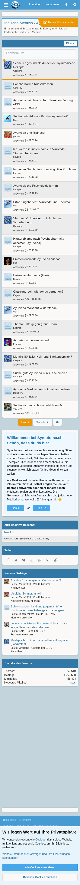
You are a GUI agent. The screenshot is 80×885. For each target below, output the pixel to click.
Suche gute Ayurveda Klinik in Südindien (40, 373)
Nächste (41, 422)
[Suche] (75, 5)
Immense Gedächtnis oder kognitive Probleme (44, 169)
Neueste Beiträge (15, 573)
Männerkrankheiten (22, 617)
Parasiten (16, 651)
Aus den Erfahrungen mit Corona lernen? (36, 580)
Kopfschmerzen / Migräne (25, 600)
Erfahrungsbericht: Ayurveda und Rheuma (41, 202)
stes (73, 682)
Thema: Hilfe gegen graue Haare (35, 324)
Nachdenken (18, 587)
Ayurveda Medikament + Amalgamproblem (42, 389)
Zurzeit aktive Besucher (19, 525)
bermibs (9, 532)
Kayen (16, 279)
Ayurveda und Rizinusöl (29, 132)
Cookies (11, 819)
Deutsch (26, 819)
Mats (15, 120)
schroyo (17, 376)
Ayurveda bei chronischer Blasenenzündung (43, 100)
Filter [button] (69, 43)
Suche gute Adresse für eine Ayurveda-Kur (42, 116)
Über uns (8, 825)
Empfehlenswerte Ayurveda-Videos (36, 259)
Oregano (17, 70)
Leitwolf (17, 327)
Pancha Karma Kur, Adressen (33, 84)
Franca (17, 344)
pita (15, 262)
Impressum (23, 825)
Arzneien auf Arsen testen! (31, 340)
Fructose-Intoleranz (22, 634)
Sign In (16, 508)
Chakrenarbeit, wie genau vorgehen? (38, 291)
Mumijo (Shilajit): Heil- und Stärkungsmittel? (42, 356)
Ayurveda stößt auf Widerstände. (35, 308)
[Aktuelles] (66, 5)
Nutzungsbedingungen (45, 825)
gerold (16, 136)
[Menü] (5, 5)
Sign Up (41, 508)
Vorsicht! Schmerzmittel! (26, 593)
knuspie (17, 157)
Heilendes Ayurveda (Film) (31, 275)
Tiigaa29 (17, 409)
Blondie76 (18, 393)
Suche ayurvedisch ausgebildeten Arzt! (39, 405)
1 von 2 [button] (25, 422)
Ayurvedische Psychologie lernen (35, 185)
